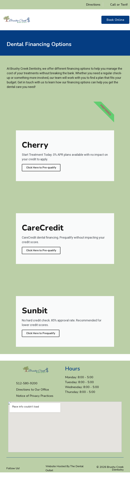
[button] (92, 20)
